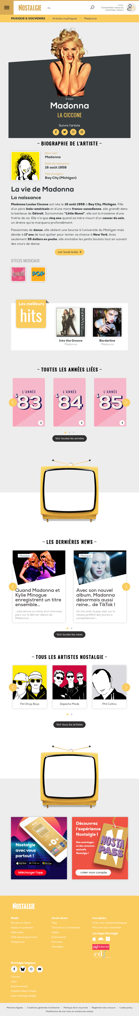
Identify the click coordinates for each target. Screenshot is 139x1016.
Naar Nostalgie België (23, 995)
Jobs (14, 981)
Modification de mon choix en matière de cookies (69, 1011)
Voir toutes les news (70, 634)
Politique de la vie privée (76, 1007)
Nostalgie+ (58, 946)
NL (48, 8)
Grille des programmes (24, 937)
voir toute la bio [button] (68, 252)
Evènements (59, 937)
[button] (65, 432)
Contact (15, 976)
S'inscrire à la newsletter (66, 927)
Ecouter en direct (21, 922)
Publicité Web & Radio (23, 991)
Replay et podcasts (22, 927)
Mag (54, 922)
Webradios (17, 932)
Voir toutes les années (69, 438)
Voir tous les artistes (69, 724)
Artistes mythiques (64, 18)
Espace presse (19, 986)
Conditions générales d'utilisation (43, 1007)
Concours (57, 941)
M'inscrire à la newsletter (106, 927)
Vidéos (55, 932)
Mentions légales (15, 1007)
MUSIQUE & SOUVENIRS (28, 18)
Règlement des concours (104, 1007)
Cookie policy (126, 1007)
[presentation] (13, 402)
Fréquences (17, 941)
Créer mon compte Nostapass (109, 922)
